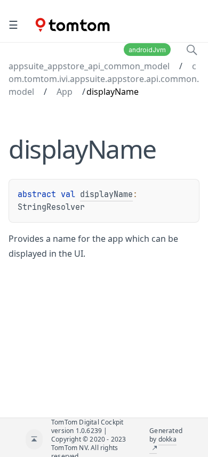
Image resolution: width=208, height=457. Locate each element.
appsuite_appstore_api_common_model (89, 66)
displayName (106, 194)
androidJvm (147, 50)
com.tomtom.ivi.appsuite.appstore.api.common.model (104, 78)
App (65, 91)
